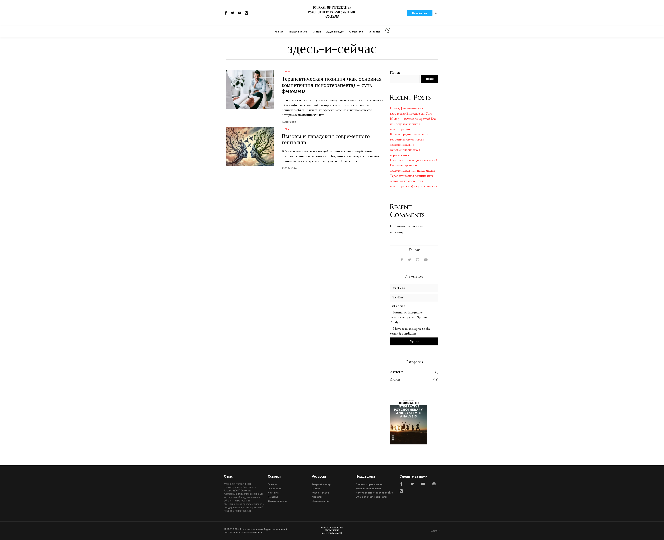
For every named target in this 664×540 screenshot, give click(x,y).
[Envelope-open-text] (246, 13)
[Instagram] (434, 484)
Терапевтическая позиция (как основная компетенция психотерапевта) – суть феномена (331, 85)
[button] (436, 13)
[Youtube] (239, 13)
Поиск (395, 72)
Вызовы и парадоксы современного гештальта (326, 139)
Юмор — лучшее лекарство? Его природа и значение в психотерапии (413, 123)
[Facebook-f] (225, 13)
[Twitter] (232, 13)
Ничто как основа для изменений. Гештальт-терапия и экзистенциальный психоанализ (414, 165)
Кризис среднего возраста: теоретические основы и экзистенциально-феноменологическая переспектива (409, 144)
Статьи (286, 71)
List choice (397, 305)
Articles (396, 372)
